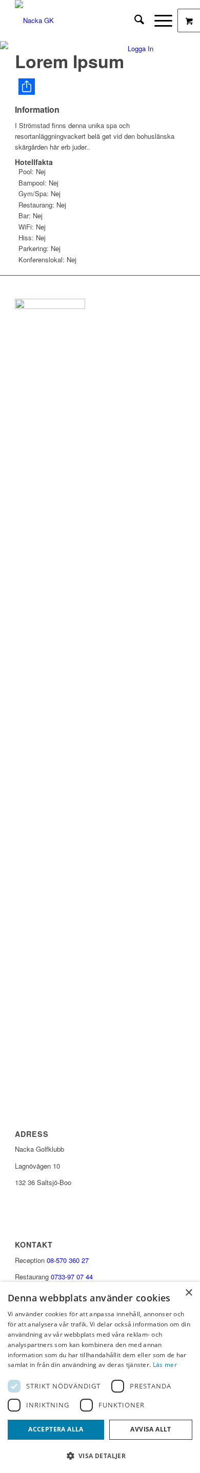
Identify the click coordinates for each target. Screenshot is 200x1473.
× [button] (188, 1293)
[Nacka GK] (83, 20)
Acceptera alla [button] (56, 1429)
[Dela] (101, 86)
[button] (100, 1455)
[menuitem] (134, 20)
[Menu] (158, 20)
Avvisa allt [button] (150, 1429)
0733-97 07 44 (72, 1276)
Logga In (140, 48)
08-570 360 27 (68, 1260)
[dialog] (100, 1377)
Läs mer (165, 1364)
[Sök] (134, 20)
